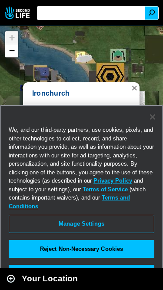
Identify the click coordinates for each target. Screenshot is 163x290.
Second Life (18, 13)
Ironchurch (51, 93)
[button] (134, 87)
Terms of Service (105, 189)
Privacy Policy (112, 180)
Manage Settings (81, 223)
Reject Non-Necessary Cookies (81, 249)
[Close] (152, 117)
